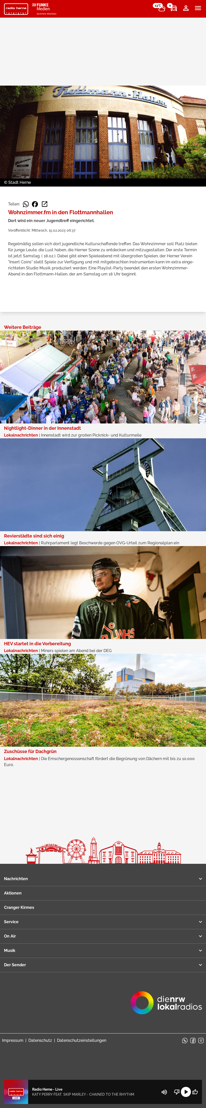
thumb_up (195, 1092)
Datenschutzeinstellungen (81, 1040)
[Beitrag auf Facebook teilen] (35, 204)
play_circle (186, 1092)
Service (11, 921)
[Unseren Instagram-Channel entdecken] (201, 1041)
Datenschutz (40, 1040)
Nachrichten (16, 878)
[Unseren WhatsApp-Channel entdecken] (185, 1041)
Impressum (12, 1040)
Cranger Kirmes (19, 907)
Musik (9, 950)
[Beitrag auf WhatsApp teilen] (26, 204)
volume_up (164, 1092)
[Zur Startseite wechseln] (16, 9)
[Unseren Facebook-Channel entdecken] (193, 1041)
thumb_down (177, 1092)
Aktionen (13, 893)
